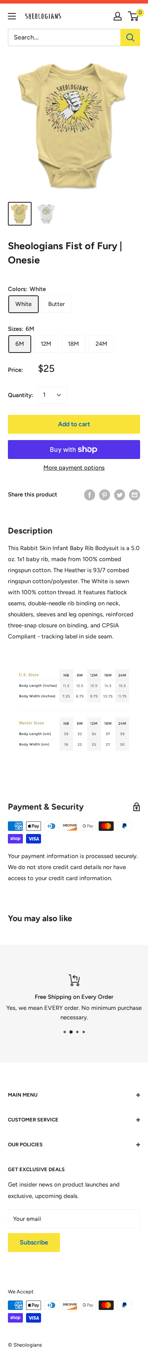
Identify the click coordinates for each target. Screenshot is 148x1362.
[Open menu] (12, 16)
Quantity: (20, 395)
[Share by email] (134, 494)
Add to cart (74, 424)
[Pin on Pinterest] (104, 494)
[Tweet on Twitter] (119, 494)
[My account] (118, 16)
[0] (134, 16)
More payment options (74, 467)
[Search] (130, 37)
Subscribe (34, 1242)
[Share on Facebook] (89, 494)
